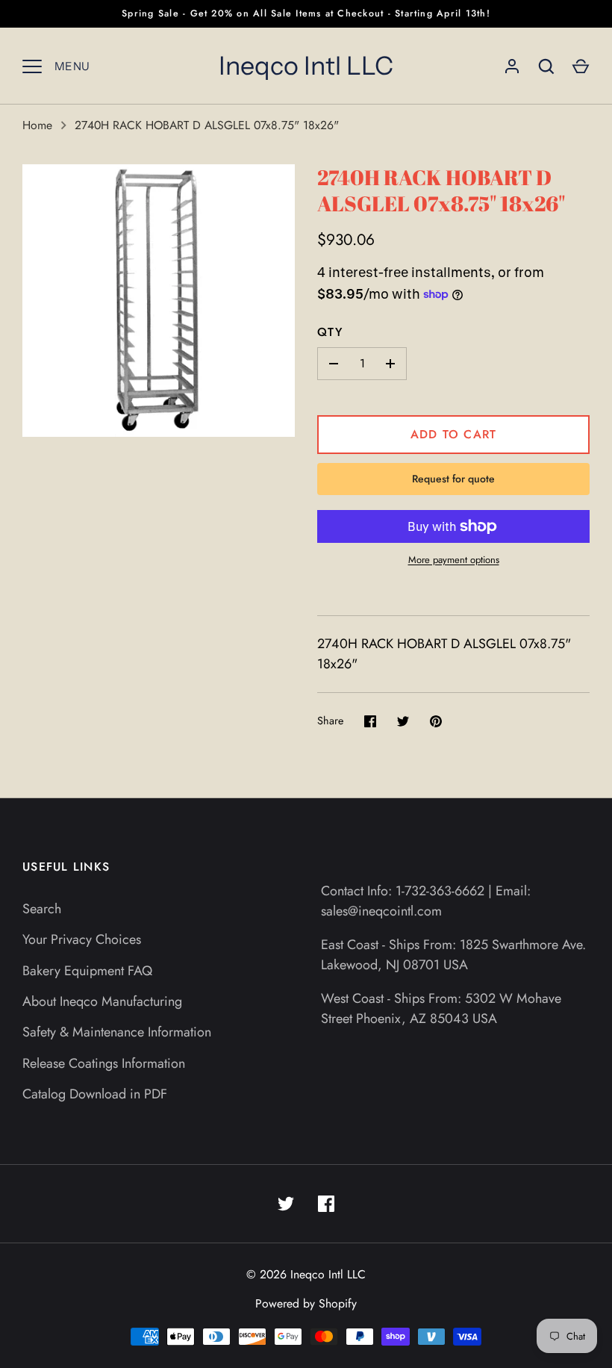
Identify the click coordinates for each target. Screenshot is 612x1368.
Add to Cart (453, 434)
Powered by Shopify (306, 1303)
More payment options (453, 560)
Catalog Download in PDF (94, 1094)
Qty (330, 332)
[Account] (512, 66)
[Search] (546, 66)
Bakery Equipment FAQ (87, 970)
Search (41, 908)
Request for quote (453, 478)
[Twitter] (285, 1203)
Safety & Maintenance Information (116, 1032)
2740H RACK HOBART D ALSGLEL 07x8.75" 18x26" (207, 125)
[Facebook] (326, 1203)
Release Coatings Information (103, 1063)
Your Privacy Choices (81, 939)
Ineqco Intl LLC (306, 65)
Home (37, 125)
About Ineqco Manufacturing (102, 1001)
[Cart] (580, 66)
